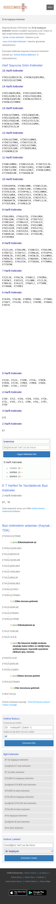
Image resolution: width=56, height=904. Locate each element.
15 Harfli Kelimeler (12, 70)
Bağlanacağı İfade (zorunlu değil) (19, 732)
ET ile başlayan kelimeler (16, 760)
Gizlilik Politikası (31, 881)
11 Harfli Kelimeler (12, 157)
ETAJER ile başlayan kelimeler (19, 778)
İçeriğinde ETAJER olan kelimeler (20, 785)
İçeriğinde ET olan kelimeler (18, 766)
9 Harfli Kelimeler (12, 209)
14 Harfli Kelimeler (12, 86)
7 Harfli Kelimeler (12, 270)
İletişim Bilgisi (45, 881)
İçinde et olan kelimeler (13, 37)
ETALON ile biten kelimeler (17, 809)
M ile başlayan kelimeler (16, 816)
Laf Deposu (43, 873)
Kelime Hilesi (30, 877)
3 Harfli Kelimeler (12, 410)
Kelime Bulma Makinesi (25, 55)
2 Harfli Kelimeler (12, 423)
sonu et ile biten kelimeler (14, 41)
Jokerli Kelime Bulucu (13, 881)
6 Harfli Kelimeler (12, 292)
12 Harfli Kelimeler (12, 132)
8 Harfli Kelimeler (12, 243)
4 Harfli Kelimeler (12, 392)
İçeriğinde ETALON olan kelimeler (20, 803)
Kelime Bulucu (16, 877)
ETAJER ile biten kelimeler (17, 791)
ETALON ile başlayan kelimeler (19, 797)
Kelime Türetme (30, 873)
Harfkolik (40, 877)
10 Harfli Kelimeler (12, 179)
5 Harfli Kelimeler (12, 373)
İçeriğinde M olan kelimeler (17, 822)
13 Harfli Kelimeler (12, 108)
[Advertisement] (28, 338)
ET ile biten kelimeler (14, 772)
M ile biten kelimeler (14, 828)
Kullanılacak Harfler (13, 723)
